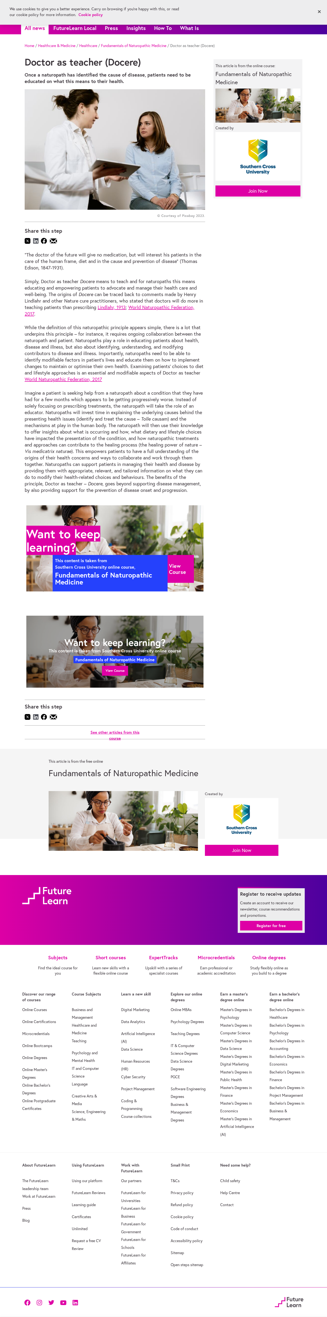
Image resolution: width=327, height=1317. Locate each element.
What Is (189, 27)
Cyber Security (133, 1076)
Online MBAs (181, 1009)
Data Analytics (133, 1021)
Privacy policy (182, 1192)
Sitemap (177, 1252)
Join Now (258, 191)
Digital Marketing (135, 1009)
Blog (26, 1220)
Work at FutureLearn (38, 1196)
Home (29, 45)
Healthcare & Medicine (56, 45)
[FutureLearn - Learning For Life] (289, 1302)
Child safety (230, 1180)
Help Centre (230, 1192)
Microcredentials (36, 1033)
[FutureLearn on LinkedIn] (75, 1302)
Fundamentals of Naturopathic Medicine (133, 45)
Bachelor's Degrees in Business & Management (287, 1111)
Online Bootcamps (37, 1045)
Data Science (132, 1049)
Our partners (131, 1180)
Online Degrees (34, 1057)
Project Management (138, 1088)
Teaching (79, 1040)
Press (111, 27)
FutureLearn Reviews (88, 1192)
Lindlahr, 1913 (112, 307)
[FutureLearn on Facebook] (28, 1302)
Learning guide (84, 1204)
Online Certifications (39, 1021)
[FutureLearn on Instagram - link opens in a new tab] (39, 1302)
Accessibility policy (187, 1240)
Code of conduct (184, 1228)
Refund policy (182, 1204)
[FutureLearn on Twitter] (51, 1302)
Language (80, 1084)
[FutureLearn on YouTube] (63, 1302)
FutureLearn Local (74, 27)
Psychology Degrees (187, 1021)
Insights (136, 27)
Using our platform (87, 1180)
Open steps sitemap (187, 1264)
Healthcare (88, 45)
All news (35, 27)
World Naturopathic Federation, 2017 (63, 379)
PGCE (175, 1076)
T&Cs (175, 1180)
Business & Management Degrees (181, 1112)
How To (163, 27)
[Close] (319, 11)
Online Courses (34, 1009)
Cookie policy (182, 1216)
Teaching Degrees (185, 1033)
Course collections (136, 1116)
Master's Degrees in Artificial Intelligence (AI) (237, 1126)
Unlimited (80, 1228)
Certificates (81, 1216)
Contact (227, 1204)
